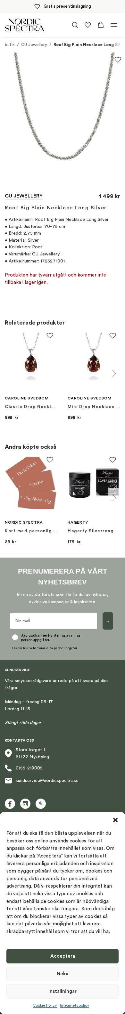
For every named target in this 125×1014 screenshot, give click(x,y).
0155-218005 (29, 768)
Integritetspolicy (74, 1005)
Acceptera (62, 956)
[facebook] (10, 804)
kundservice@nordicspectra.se (47, 780)
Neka (62, 973)
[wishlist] (87, 25)
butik (10, 45)
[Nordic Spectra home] (24, 25)
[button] (115, 820)
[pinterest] (41, 804)
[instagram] (25, 804)
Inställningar (62, 991)
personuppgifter (65, 648)
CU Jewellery (34, 45)
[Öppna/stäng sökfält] (75, 25)
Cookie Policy (45, 1005)
